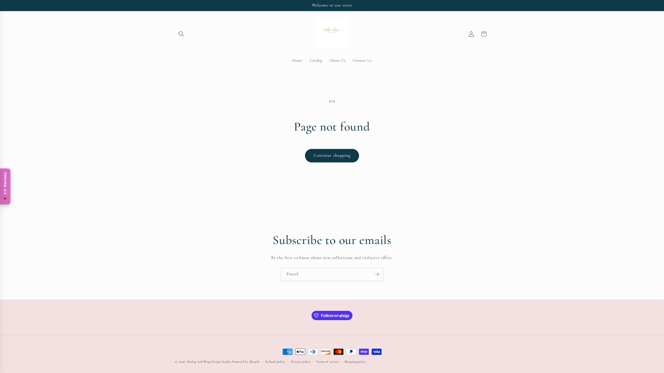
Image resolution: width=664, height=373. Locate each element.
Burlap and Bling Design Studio (209, 361)
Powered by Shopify (246, 361)
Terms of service (327, 361)
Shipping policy (355, 361)
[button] (181, 34)
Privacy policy (300, 361)
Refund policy (275, 361)
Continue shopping (332, 155)
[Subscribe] (377, 274)
